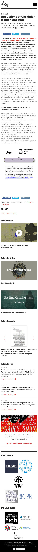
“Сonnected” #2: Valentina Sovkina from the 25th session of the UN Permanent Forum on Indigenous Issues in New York (18, 389)
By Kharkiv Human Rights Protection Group (19, 443)
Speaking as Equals (7, 283)
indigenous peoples (7, 379)
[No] (36, 546)
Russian (30, 202)
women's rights (11, 213)
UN (3, 213)
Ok (14, 549)
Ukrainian (5, 204)
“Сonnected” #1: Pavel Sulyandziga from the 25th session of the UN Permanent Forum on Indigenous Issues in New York (18, 405)
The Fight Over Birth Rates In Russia (14, 312)
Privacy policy (20, 549)
